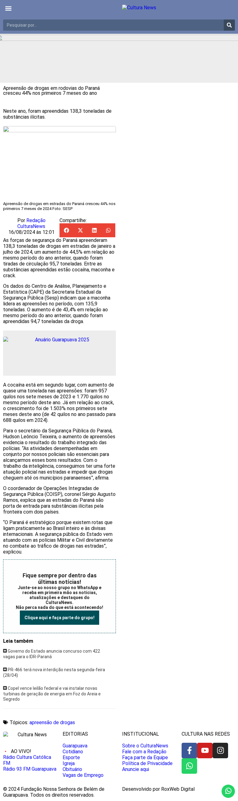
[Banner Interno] (59, 353)
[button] (8, 8)
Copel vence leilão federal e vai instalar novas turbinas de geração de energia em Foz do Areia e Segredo (52, 694)
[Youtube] (205, 750)
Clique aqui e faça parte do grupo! (59, 617)
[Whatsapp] (189, 766)
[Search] (229, 25)
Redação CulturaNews (31, 223)
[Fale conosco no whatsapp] (228, 791)
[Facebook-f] (189, 750)
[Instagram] (220, 750)
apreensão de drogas (52, 722)
